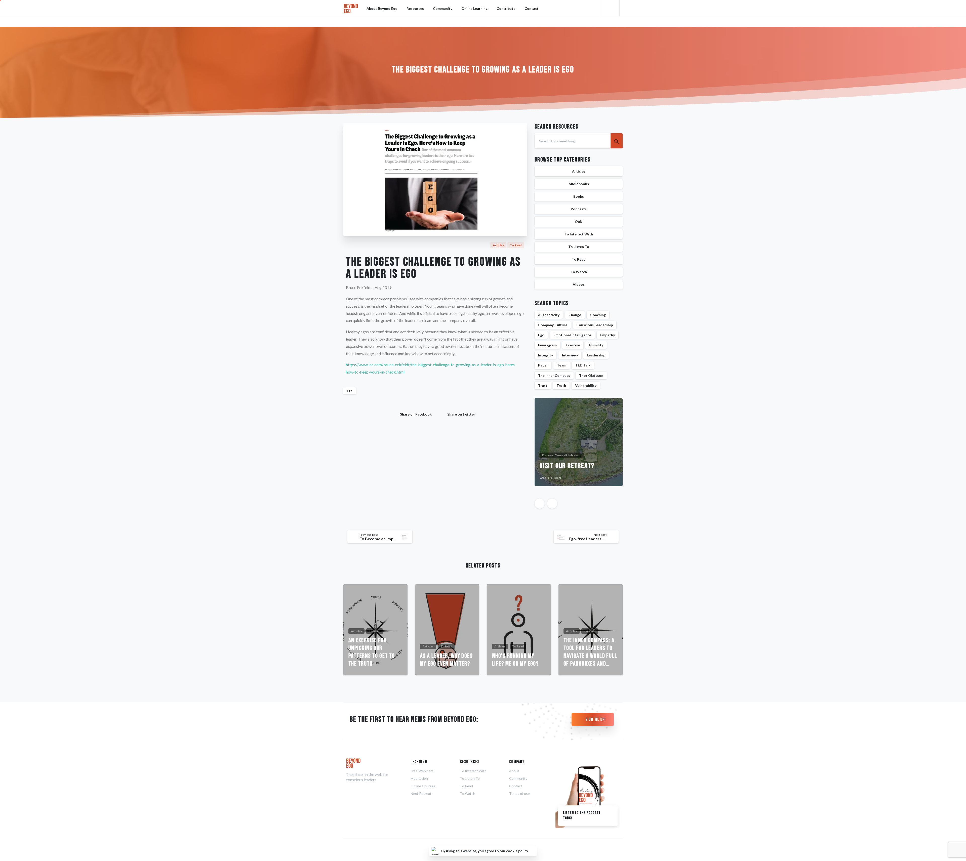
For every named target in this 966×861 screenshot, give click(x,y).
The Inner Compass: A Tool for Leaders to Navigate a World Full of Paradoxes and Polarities (590, 652)
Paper (543, 365)
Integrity (545, 355)
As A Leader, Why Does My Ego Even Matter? (446, 659)
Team (561, 365)
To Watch (579, 272)
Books (578, 196)
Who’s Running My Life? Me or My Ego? (515, 659)
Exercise (573, 345)
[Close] (533, 850)
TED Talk (582, 365)
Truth (561, 385)
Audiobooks (579, 184)
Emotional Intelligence (572, 335)
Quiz (579, 221)
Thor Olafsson (591, 375)
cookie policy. (517, 851)
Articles (578, 171)
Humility (596, 345)
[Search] (610, 8)
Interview (570, 355)
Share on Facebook (416, 414)
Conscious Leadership (594, 325)
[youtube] (602, 22)
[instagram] (617, 22)
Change (575, 315)
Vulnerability (585, 385)
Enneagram (547, 345)
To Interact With (579, 234)
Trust (542, 385)
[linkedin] (610, 22)
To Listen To (578, 246)
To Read (579, 259)
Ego (349, 391)
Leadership (596, 355)
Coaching (598, 315)
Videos (579, 284)
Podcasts (579, 209)
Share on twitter (461, 414)
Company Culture (552, 325)
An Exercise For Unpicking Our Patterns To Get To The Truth (371, 652)
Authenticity (548, 315)
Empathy (607, 335)
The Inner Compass (554, 375)
